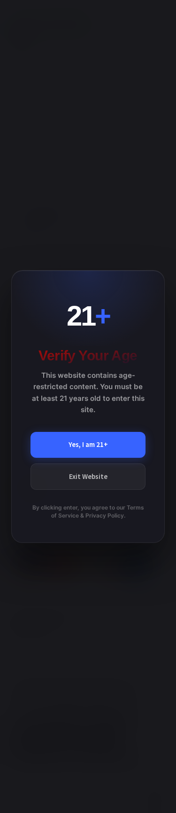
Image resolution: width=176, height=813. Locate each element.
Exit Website (88, 476)
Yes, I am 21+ (88, 444)
